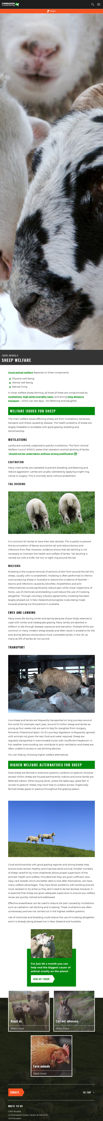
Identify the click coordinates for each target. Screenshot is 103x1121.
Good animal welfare (20, 372)
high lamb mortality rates (38, 397)
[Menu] (98, 4)
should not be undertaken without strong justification (41, 454)
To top (87, 1092)
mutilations (15, 397)
